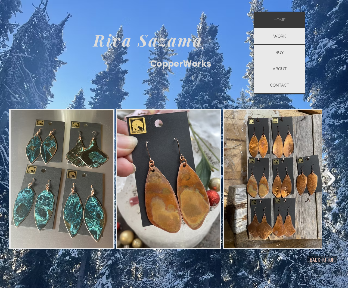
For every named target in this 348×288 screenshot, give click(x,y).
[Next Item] (331, 179)
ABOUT (280, 68)
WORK (279, 36)
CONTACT (279, 85)
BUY (279, 52)
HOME (279, 19)
